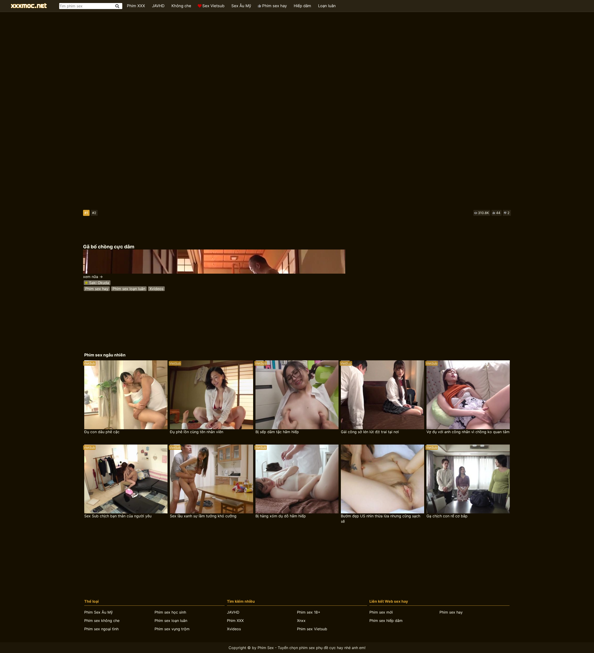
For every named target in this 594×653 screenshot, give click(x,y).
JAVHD (158, 5)
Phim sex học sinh (170, 612)
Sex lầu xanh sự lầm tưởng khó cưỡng (203, 516)
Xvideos (156, 288)
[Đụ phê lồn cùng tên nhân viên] (211, 394)
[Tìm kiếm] (117, 6)
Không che (181, 5)
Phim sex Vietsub (312, 629)
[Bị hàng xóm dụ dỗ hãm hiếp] (297, 479)
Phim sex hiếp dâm (386, 620)
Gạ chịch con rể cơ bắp (447, 516)
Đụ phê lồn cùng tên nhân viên (196, 431)
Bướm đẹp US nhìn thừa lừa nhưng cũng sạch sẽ (380, 519)
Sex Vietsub (213, 5)
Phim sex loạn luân (129, 288)
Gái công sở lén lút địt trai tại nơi (370, 431)
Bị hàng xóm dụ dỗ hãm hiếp (280, 516)
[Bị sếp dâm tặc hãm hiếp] (297, 394)
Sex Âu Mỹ (241, 5)
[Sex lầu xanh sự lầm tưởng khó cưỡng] (211, 479)
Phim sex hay (274, 5)
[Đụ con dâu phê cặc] (126, 394)
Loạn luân (327, 5)
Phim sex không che (101, 620)
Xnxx (301, 620)
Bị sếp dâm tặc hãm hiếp (277, 431)
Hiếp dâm (302, 5)
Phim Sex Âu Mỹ (98, 612)
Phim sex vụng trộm (172, 629)
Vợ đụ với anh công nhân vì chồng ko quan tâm (468, 431)
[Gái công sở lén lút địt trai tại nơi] (382, 394)
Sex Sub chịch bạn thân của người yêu (118, 516)
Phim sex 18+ (308, 612)
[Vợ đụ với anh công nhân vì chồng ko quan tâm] (468, 394)
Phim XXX (136, 5)
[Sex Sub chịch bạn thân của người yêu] (126, 479)
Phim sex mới (381, 612)
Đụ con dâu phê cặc (101, 431)
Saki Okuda (99, 282)
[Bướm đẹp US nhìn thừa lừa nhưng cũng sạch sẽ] (382, 479)
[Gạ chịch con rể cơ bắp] (468, 479)
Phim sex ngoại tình (101, 629)
